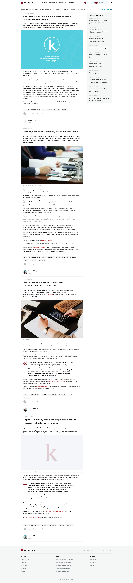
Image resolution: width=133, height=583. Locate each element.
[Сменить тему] (86, 2)
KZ (91, 2)
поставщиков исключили (33, 521)
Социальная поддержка (32, 109)
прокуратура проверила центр (55, 515)
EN (99, 2)
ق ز (105, 2)
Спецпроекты (58, 9)
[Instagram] (24, 113)
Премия (33, 260)
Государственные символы (63, 569)
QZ (94, 2)
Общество (42, 260)
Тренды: (23, 9)
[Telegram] (33, 113)
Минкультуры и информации (66, 257)
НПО (43, 257)
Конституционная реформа (71, 9)
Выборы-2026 (84, 9)
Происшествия (25, 563)
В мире (23, 575)
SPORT (79, 2)
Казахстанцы (63, 394)
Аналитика (71, 2)
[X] (42, 113)
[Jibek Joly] (103, 9)
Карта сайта (93, 563)
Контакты (93, 566)
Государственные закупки (63, 575)
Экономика (24, 572)
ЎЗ (107, 2)
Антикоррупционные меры (63, 572)
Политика (23, 566)
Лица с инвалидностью (66, 529)
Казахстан (51, 257)
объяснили (49, 294)
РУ (96, 2)
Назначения (35, 9)
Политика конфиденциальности (64, 566)
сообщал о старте (39, 247)
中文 (102, 2)
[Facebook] (38, 113)
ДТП (43, 109)
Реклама (92, 569)
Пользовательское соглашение (64, 563)
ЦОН (71, 394)
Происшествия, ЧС (53, 109)
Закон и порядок (44, 9)
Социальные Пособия (49, 394)
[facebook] (96, 554)
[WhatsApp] (29, 113)
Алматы (64, 109)
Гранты (26, 260)
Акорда (28, 9)
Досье (52, 9)
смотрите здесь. (46, 240)
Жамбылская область (49, 529)
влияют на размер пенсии (57, 381)
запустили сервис (41, 386)
